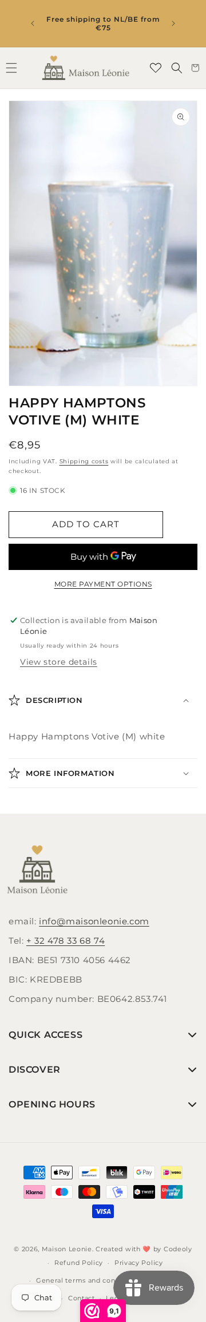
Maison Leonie (67, 1249)
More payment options (103, 584)
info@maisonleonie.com (94, 921)
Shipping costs (84, 461)
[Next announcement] (173, 23)
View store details (58, 662)
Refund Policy (78, 1263)
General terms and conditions (87, 1280)
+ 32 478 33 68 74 (65, 940)
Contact (81, 1298)
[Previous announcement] (32, 23)
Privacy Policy (138, 1263)
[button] (176, 67)
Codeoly (178, 1249)
